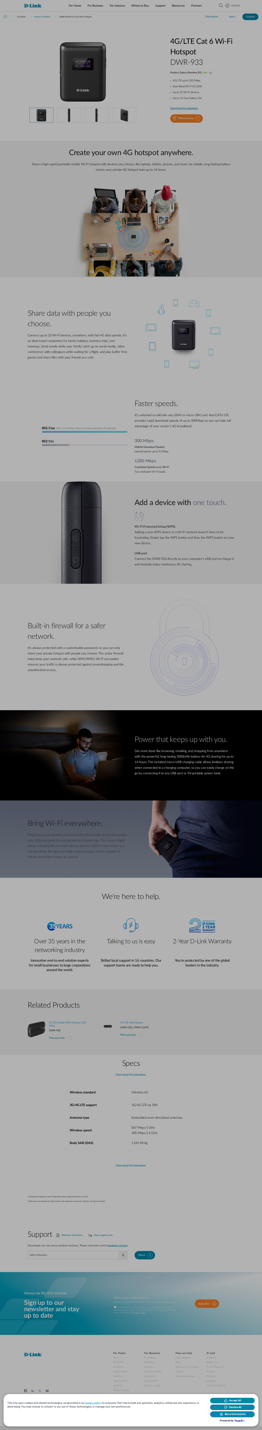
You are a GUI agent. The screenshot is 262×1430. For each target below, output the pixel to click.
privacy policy (93, 1403)
